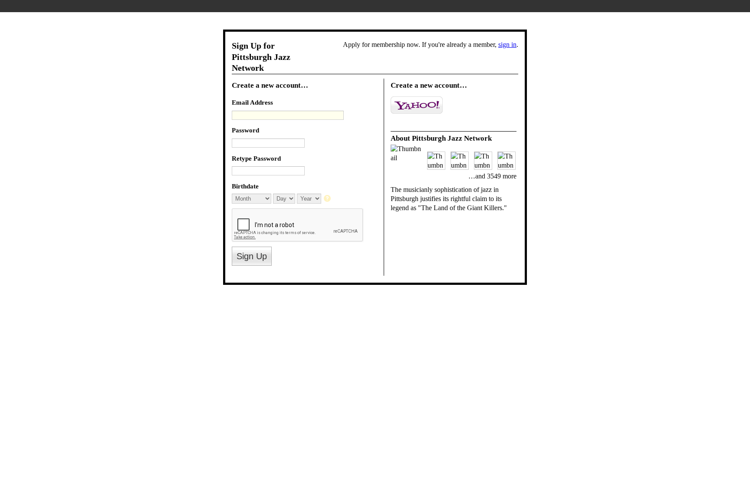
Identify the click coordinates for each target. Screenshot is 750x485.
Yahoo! (417, 105)
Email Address (252, 102)
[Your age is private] (328, 199)
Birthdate (245, 186)
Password (245, 130)
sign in (507, 44)
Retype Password (256, 158)
